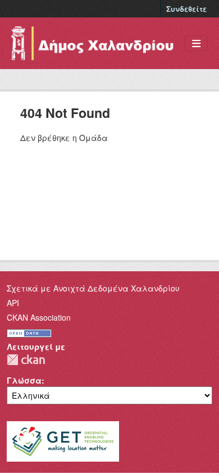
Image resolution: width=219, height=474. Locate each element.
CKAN (26, 360)
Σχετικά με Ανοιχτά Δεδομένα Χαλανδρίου (93, 288)
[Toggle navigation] (196, 43)
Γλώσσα (24, 380)
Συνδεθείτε (186, 8)
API (13, 302)
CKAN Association (39, 317)
